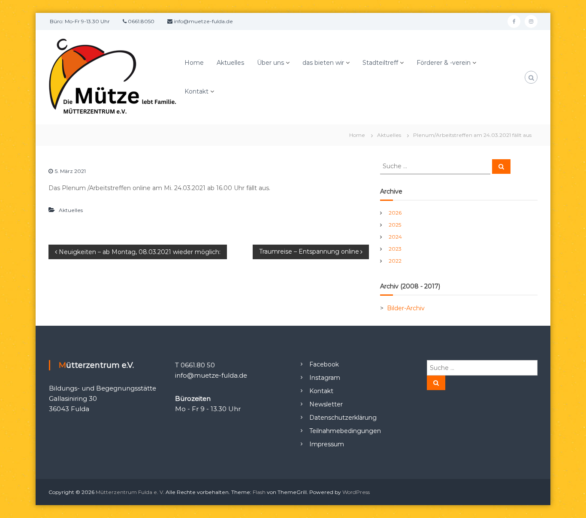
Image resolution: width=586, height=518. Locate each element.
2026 (395, 212)
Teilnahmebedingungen (345, 431)
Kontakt (196, 91)
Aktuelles (230, 63)
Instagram (324, 378)
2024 (395, 236)
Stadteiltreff (380, 63)
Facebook (324, 364)
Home (194, 63)
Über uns (270, 63)
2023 (395, 248)
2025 (395, 224)
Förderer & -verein (444, 63)
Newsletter (326, 404)
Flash (259, 492)
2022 (395, 260)
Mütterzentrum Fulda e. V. (130, 492)
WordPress (356, 492)
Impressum (326, 444)
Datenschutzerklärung (343, 417)
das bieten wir (323, 63)
